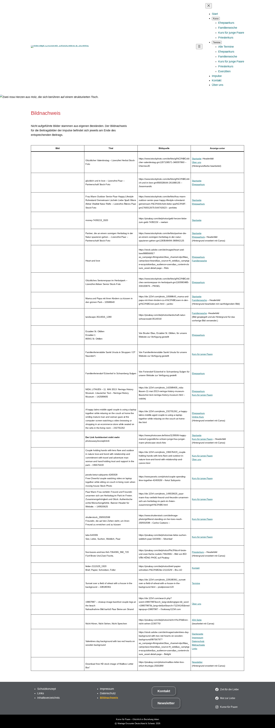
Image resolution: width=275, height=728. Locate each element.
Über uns (196, 162)
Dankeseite (197, 634)
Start (215, 13)
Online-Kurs (198, 417)
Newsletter (197, 662)
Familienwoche (199, 260)
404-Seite (196, 620)
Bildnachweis (198, 645)
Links (194, 648)
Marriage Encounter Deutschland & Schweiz (136, 723)
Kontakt (195, 568)
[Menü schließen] (208, 5)
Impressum (197, 637)
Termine (196, 583)
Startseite (196, 158)
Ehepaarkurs (198, 184)
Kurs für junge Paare (202, 354)
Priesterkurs (198, 552)
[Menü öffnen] (199, 46)
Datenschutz (198, 641)
